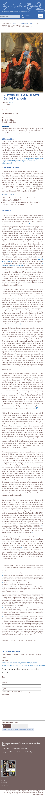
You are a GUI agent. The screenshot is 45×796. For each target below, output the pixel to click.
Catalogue (24, 23)
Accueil (15, 23)
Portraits (33, 23)
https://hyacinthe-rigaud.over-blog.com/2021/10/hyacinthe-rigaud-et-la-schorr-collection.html (22, 160)
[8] (21, 547)
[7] (32, 532)
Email (4, 683)
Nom (4, 677)
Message (6, 694)
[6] (42, 526)
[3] (37, 408)
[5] (36, 515)
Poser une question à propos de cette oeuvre (18, 729)
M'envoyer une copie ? (10, 722)
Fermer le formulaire (20, 726)
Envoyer (7, 726)
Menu (27, 15)
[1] (29, 223)
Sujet (4, 689)
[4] (33, 493)
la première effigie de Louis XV (22, 264)
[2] (20, 324)
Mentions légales (30, 752)
